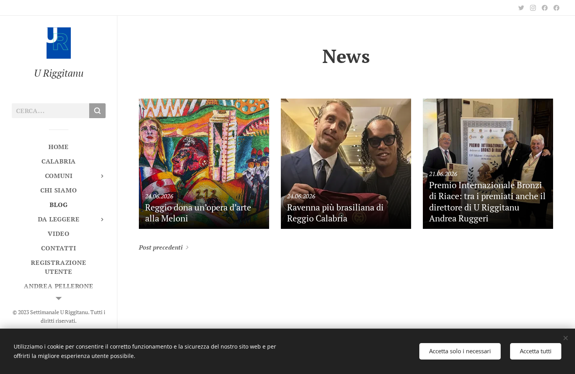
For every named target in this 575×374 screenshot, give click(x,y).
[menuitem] (58, 146)
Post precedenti (161, 247)
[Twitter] (521, 7)
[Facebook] (545, 7)
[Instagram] (533, 7)
